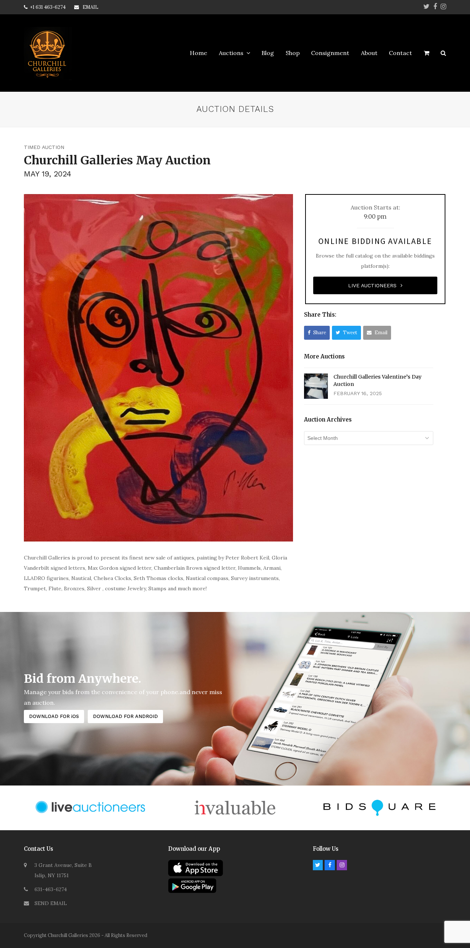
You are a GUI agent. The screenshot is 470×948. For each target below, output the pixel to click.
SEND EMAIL (51, 903)
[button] (426, 53)
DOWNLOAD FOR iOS (54, 716)
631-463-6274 (51, 889)
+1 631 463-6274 (48, 7)
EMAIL (90, 7)
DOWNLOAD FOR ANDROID (125, 716)
